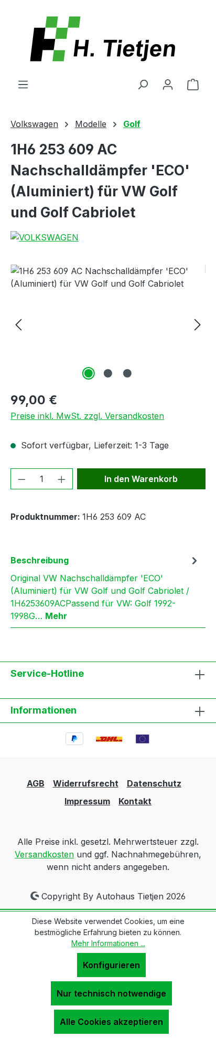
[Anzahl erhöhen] (62, 478)
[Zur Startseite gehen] (108, 39)
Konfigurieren (111, 965)
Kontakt (135, 801)
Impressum (87, 801)
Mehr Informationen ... (108, 943)
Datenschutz (154, 783)
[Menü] (23, 84)
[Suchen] (142, 84)
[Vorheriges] (18, 324)
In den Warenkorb (141, 479)
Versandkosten (44, 854)
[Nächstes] (198, 324)
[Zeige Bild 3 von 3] (127, 373)
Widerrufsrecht (85, 783)
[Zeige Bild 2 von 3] (108, 373)
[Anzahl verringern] (21, 478)
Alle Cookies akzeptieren (111, 1021)
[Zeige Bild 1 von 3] (88, 373)
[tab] (105, 587)
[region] (108, 324)
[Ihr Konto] (167, 84)
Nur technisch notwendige (111, 993)
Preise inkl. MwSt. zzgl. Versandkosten (87, 416)
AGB (36, 783)
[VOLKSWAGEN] (108, 237)
